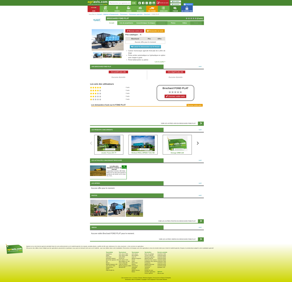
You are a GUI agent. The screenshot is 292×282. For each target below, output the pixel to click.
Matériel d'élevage (149, 264)
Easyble (134, 268)
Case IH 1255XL (123, 264)
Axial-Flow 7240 (162, 261)
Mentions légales (147, 277)
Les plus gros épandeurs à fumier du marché (114, 167)
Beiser (133, 271)
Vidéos (184, 23)
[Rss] (150, 3)
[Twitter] (139, 3)
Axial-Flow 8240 (162, 259)
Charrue (147, 268)
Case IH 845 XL (110, 270)
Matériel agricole (149, 258)
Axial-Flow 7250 (162, 254)
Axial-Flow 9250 (162, 257)
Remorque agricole (150, 257)
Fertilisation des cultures (151, 261)
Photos (173, 23)
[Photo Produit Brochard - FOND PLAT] (99, 208)
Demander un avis (156, 31)
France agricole (149, 273)
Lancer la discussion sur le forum (146, 47)
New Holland (135, 255)
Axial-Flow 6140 (162, 264)
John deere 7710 (123, 259)
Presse (140, 277)
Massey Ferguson (136, 258)
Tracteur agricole (149, 255)
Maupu (108, 262)
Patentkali (108, 257)
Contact (135, 277)
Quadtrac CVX (161, 267)
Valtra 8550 (122, 257)
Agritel (107, 255)
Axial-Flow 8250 (162, 255)
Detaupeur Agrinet (111, 258)
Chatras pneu (109, 267)
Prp (107, 261)
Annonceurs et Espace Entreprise (162, 277)
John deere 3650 (123, 255)
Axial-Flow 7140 (162, 262)
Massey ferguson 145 (111, 264)
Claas (133, 261)
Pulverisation (148, 265)
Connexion (176, 4)
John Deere (135, 254)
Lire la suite (159, 62)
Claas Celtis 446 (123, 262)
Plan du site (161, 273)
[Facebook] (143, 3)
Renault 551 (122, 267)
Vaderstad (134, 267)
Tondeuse (147, 267)
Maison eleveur (136, 270)
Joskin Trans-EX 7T (108, 153)
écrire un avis (164, 3)
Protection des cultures (151, 259)
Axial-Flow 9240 (162, 258)
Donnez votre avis (135, 31)
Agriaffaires (109, 254)
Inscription (176, 1)
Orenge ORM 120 (177, 153)
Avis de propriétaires (126, 23)
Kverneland (135, 265)
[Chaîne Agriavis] (154, 3)
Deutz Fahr (135, 262)
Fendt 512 (121, 258)
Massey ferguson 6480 (125, 265)
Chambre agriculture (150, 271)
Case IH (134, 257)
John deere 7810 (123, 254)
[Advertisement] (147, 114)
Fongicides (147, 262)
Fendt (133, 259)
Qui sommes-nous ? (127, 277)
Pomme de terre (149, 270)
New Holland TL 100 (124, 261)
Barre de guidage (149, 254)
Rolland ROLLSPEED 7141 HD (143, 153)
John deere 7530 (110, 265)
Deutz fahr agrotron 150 (112, 259)
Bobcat (134, 264)
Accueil (111, 23)
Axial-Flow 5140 (162, 265)
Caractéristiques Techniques (145, 23)
